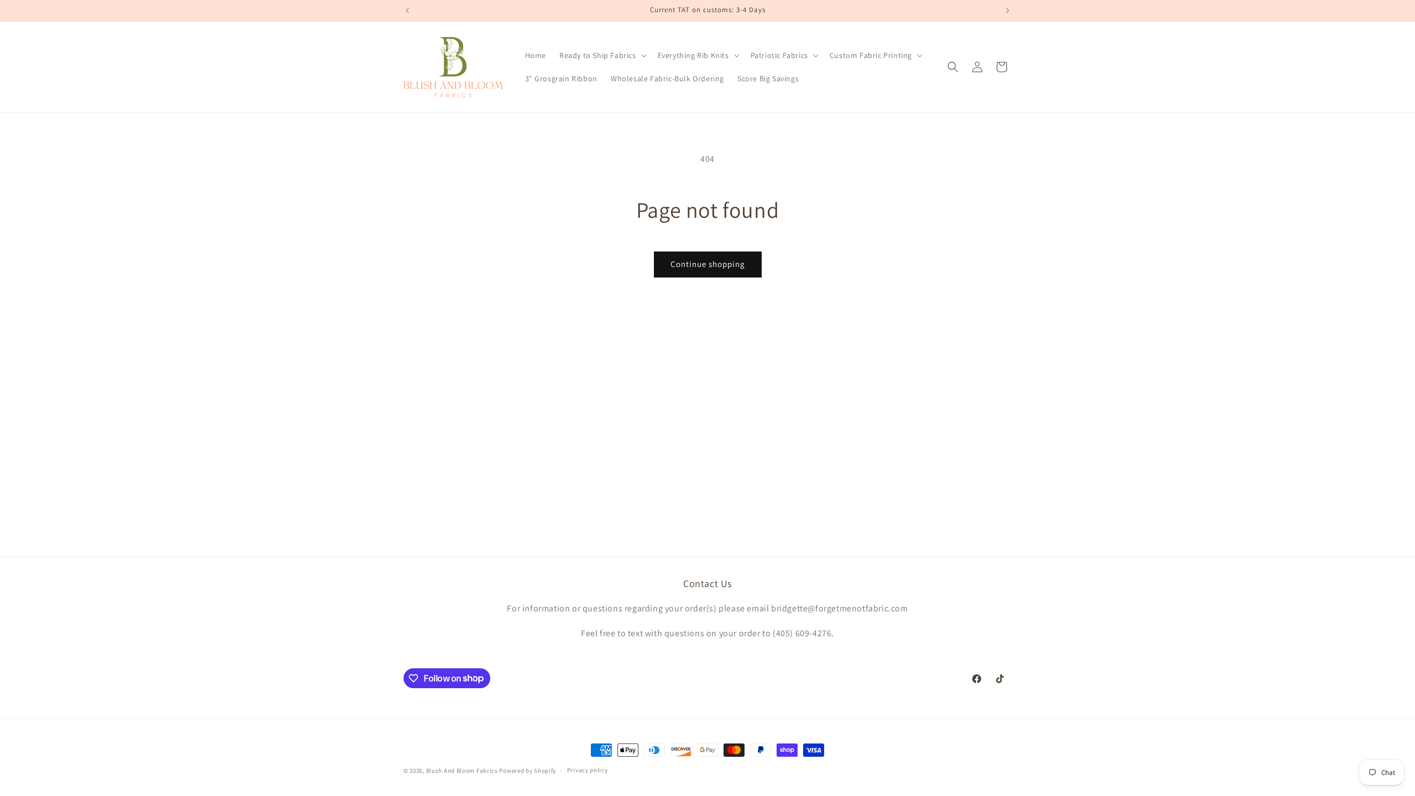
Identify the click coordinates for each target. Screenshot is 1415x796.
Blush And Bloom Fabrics (462, 770)
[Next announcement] (1007, 10)
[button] (602, 55)
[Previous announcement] (407, 10)
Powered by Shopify (527, 770)
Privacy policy (587, 770)
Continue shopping (707, 264)
